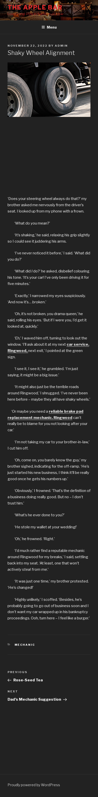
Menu (52, 27)
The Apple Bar (35, 7)
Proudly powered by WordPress (34, 785)
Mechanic (25, 644)
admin (61, 45)
